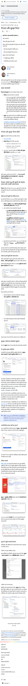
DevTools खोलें (7, 139)
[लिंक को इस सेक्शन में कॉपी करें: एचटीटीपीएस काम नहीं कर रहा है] (19, 425)
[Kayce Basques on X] (7, 69)
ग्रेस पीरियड (21, 214)
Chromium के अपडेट (5, 655)
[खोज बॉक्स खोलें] (18, 1)
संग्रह (2, 659)
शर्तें (1, 679)
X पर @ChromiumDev (5, 667)
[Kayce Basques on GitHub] (9, 69)
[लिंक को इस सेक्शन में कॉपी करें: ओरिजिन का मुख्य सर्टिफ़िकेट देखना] (16, 550)
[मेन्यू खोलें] (2, 1)
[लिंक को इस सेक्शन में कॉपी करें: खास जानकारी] (11, 88)
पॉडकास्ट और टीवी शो (5, 661)
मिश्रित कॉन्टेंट (4, 463)
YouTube (3, 669)
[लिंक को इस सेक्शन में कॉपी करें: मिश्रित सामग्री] (9, 461)
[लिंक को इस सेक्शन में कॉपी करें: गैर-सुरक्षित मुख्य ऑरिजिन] (15, 349)
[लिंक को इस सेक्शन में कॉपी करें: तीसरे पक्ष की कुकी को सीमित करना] (20, 196)
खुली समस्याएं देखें (4, 649)
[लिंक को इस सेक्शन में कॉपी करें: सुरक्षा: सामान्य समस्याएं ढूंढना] (20, 341)
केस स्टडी (3, 657)
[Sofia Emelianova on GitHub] (7, 76)
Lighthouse (8, 415)
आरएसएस (3, 674)
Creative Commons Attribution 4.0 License (10, 632)
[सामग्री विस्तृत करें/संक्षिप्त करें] (19, 36)
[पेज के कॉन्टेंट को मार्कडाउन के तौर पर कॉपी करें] (7, 31)
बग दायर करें (3, 646)
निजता (5, 679)
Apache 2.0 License (8, 634)
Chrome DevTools (12, 6)
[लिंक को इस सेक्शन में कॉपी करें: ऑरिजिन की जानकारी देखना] (14, 584)
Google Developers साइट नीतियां (10, 635)
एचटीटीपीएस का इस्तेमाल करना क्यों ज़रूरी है (13, 122)
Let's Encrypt (4, 404)
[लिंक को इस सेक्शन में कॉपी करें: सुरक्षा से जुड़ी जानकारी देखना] (17, 542)
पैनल (19, 22)
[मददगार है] (15, 25)
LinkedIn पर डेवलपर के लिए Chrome (8, 671)
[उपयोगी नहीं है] (17, 25)
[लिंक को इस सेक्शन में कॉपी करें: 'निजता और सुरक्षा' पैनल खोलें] (21, 132)
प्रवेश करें (24, 1)
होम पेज (2, 22)
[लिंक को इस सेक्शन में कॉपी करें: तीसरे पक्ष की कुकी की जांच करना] (19, 256)
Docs (2, 6)
